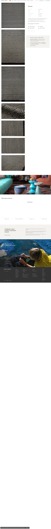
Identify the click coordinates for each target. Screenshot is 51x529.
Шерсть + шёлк (17, 274)
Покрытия (18, 0)
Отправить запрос (32, 45)
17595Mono (7, 218)
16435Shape (45, 218)
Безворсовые (17, 275)
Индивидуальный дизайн (25, 277)
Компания (28, 0)
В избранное (41, 26)
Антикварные (17, 276)
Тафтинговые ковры (25, 276)
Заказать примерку (32, 26)
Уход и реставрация (34, 276)
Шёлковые (17, 273)
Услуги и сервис (34, 273)
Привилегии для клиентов (44, 275)
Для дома (24, 271)
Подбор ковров (34, 274)
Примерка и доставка (35, 275)
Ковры (12, 0)
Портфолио (24, 0)
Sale (10, 0)
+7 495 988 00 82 (41, 0)
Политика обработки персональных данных (43, 279)
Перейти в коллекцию (37, 187)
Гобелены (15, 0)
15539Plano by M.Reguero (19, 218)
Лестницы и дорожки (25, 275)
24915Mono (32, 218)
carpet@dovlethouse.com (8, 261)
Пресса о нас (43, 273)
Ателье (21, 0)
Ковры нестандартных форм (26, 274)
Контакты (31, 0)
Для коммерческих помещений (25, 270)
